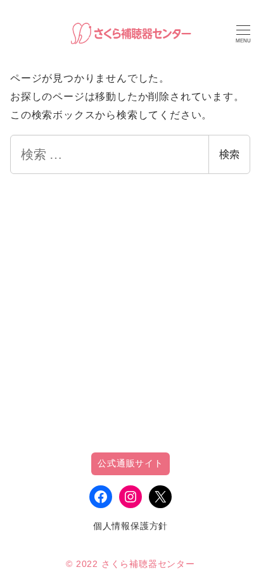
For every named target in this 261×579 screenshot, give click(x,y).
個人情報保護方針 (130, 526)
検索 (229, 154)
